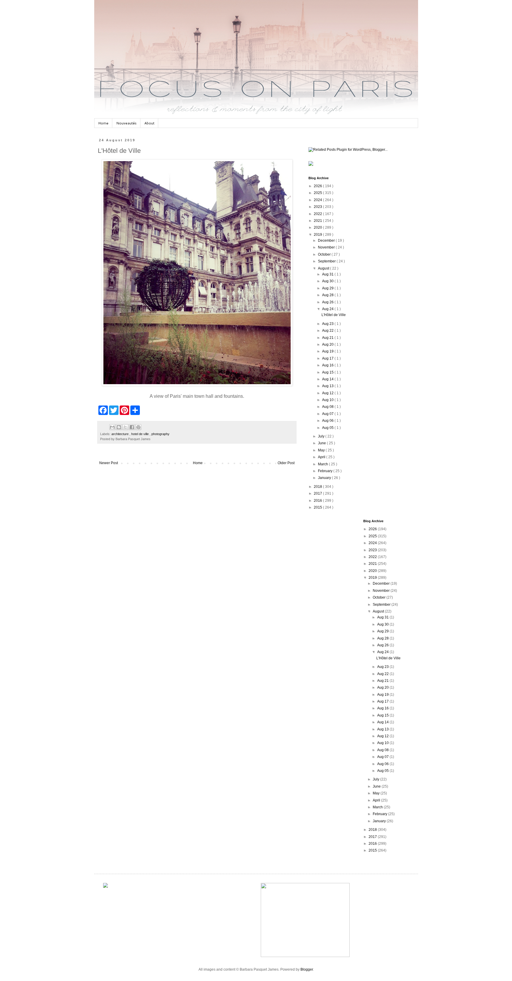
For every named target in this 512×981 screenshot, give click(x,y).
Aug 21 (328, 338)
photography (160, 434)
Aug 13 (328, 386)
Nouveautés (126, 123)
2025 (318, 193)
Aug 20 (328, 344)
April (322, 457)
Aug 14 (328, 379)
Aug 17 (328, 358)
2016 (318, 500)
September (327, 261)
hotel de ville (140, 434)
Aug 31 (328, 274)
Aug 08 (328, 407)
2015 (318, 507)
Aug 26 (328, 302)
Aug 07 (328, 414)
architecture (120, 434)
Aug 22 (328, 330)
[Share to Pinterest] (138, 427)
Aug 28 (328, 295)
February (325, 471)
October (325, 254)
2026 (318, 186)
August (324, 268)
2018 (318, 487)
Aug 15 (328, 372)
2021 (318, 221)
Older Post (286, 463)
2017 (318, 493)
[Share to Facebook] (132, 427)
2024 (318, 200)
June (322, 443)
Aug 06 (328, 421)
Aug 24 (328, 309)
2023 (318, 207)
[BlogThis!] (119, 427)
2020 (318, 227)
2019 (318, 235)
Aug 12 (328, 393)
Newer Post (108, 463)
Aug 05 (328, 428)
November (327, 247)
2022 (318, 214)
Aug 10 (328, 400)
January (325, 478)
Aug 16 (328, 365)
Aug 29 (328, 288)
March (323, 464)
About (149, 123)
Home (103, 123)
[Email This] (112, 427)
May (322, 450)
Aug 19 (328, 351)
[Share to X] (125, 427)
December (327, 240)
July (321, 436)
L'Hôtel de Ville (333, 315)
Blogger (306, 969)
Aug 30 (328, 281)
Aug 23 (328, 324)
